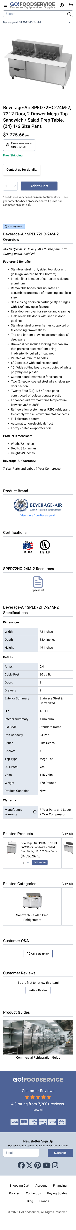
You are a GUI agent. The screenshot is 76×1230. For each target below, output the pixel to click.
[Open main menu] (5, 5)
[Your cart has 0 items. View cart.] (70, 5)
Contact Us (33, 1193)
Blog (30, 1201)
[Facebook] (21, 1165)
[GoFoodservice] (34, 5)
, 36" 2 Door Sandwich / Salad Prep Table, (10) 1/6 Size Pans (39, 847)
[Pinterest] (37, 1165)
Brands (44, 1201)
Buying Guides (57, 1193)
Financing (60, 1185)
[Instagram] (55, 1165)
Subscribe (60, 1152)
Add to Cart (39, 186)
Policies (14, 1193)
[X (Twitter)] (29, 1165)
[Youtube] (47, 1165)
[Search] (69, 14)
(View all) (67, 833)
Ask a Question (15, 226)
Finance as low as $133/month (22, 145)
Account (41, 1185)
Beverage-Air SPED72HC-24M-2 (22, 22)
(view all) (38, 1109)
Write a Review (38, 990)
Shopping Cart (19, 1185)
